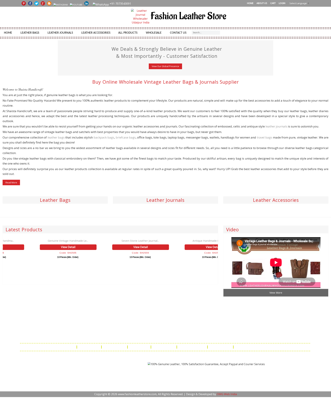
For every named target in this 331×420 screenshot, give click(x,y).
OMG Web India (227, 394)
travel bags (264, 137)
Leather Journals (60, 32)
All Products (127, 32)
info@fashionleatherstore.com (222, 337)
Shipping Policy (115, 347)
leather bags (56, 137)
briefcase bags (126, 137)
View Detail (40, 247)
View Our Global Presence (165, 66)
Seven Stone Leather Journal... (112, 240)
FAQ (71, 347)
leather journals (276, 126)
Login (282, 3)
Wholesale (154, 32)
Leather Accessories (95, 32)
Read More (11, 182)
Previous (3, 43)
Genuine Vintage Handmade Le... (39, 240)
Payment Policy (164, 347)
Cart (273, 3)
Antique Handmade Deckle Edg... (184, 240)
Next (328, 43)
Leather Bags (30, 32)
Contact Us (178, 32)
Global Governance (249, 347)
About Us (262, 3)
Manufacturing (220, 347)
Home (250, 3)
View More (275, 292)
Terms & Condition (192, 347)
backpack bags (104, 137)
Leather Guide (89, 347)
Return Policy (139, 347)
